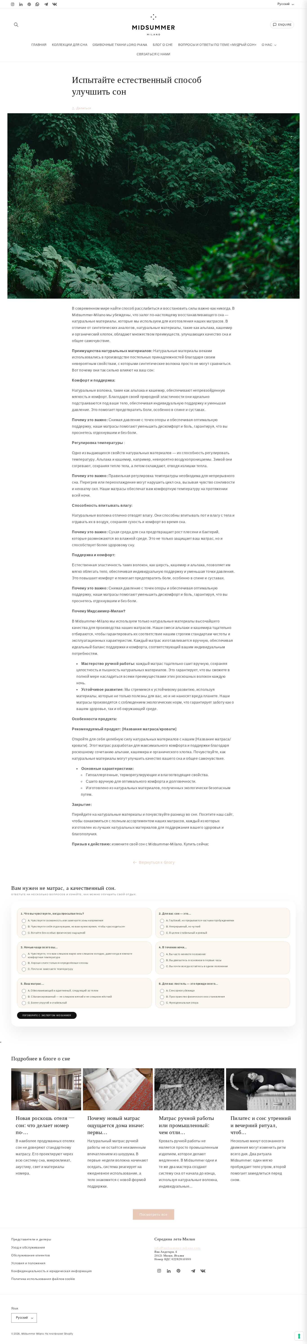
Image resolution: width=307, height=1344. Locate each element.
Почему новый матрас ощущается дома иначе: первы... (116, 1124)
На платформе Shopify (59, 1333)
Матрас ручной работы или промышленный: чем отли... (186, 1124)
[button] (16, 25)
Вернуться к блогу (157, 862)
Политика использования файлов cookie (43, 1279)
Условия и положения (28, 1263)
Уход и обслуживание (28, 1247)
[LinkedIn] (21, 4)
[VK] (54, 4)
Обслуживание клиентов (30, 1255)
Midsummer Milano (32, 1333)
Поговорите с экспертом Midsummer (46, 1015)
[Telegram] (46, 4)
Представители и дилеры (31, 1239)
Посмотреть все (153, 1214)
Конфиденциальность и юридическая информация (51, 1271)
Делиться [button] (83, 108)
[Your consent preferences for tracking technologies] (299, 1336)
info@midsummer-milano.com (177, 1247)
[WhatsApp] (37, 4)
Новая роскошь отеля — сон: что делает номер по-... (45, 1124)
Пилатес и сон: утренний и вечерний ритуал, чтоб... (261, 1124)
